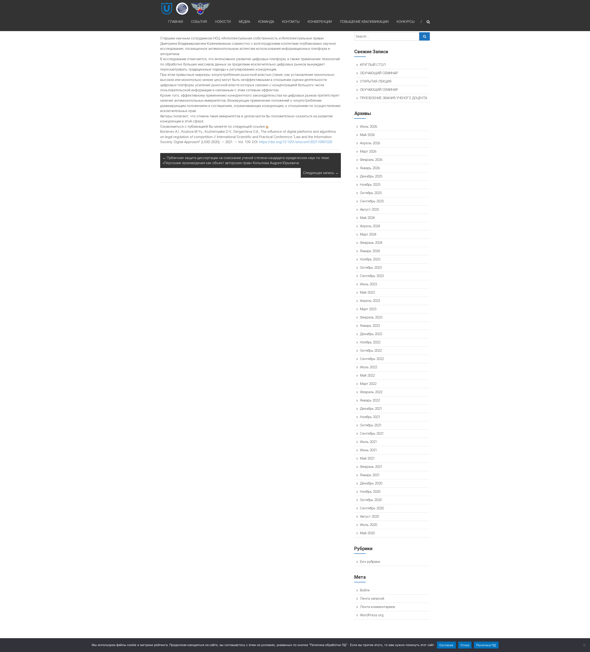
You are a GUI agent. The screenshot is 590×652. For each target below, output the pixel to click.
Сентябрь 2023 (372, 276)
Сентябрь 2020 (372, 508)
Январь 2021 (370, 475)
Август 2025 (369, 209)
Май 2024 (367, 218)
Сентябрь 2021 (372, 433)
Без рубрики (370, 562)
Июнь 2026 (368, 126)
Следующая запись (321, 173)
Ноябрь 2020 (370, 492)
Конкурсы (406, 22)
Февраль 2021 (371, 467)
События (199, 22)
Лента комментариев (377, 607)
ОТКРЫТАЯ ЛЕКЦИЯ (375, 81)
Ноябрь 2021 (370, 417)
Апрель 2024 (370, 226)
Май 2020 (367, 533)
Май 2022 (367, 375)
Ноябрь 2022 (370, 342)
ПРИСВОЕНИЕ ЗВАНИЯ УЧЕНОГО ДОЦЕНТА (393, 98)
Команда (266, 22)
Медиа (244, 22)
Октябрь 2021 (371, 425)
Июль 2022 (368, 367)
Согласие (446, 645)
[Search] (424, 36)
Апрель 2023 (370, 301)
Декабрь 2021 (371, 409)
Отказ (464, 645)
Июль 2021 (368, 442)
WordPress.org (372, 615)
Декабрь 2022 (371, 334)
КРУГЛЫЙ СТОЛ (373, 65)
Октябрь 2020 (371, 500)
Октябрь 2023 (371, 268)
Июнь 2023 (368, 284)
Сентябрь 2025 (372, 201)
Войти (364, 590)
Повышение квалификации (364, 22)
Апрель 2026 (370, 143)
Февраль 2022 (371, 392)
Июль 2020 (368, 525)
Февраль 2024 (371, 243)
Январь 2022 (370, 400)
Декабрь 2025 (371, 176)
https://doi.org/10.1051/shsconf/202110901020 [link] (295, 142)
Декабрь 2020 (371, 483)
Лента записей (372, 598)
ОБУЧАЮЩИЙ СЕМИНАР (379, 73)
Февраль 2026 (371, 160)
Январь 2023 (370, 326)
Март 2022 (368, 384)
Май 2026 (367, 135)
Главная (175, 22)
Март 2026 (368, 151)
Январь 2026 (370, 168)
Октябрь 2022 (371, 350)
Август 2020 (369, 516)
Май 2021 (367, 458)
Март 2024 (368, 234)
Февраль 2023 (371, 317)
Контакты (291, 22)
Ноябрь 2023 (370, 259)
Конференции (320, 22)
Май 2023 (367, 292)
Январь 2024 (370, 251)
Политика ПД (486, 645)
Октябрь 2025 (371, 193)
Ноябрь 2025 (370, 185)
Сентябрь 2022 (372, 359)
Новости (223, 22)
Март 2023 (368, 309)
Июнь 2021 (368, 450)
